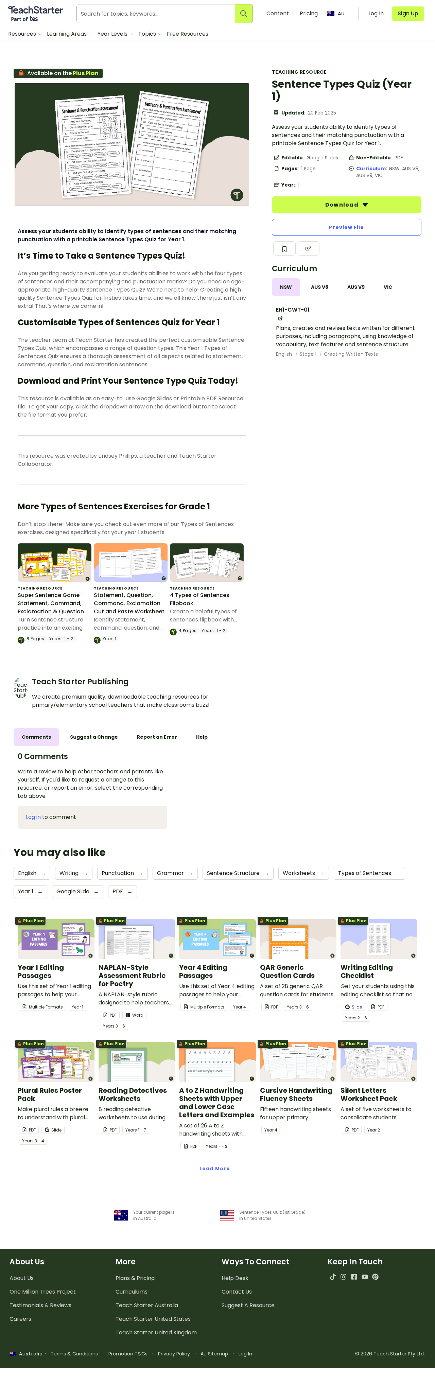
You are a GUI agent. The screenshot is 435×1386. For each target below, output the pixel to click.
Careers (20, 1319)
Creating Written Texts (351, 354)
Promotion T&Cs (127, 1353)
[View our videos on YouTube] (365, 1277)
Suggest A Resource (248, 1305)
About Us (22, 1278)
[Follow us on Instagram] (343, 1277)
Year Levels (113, 34)
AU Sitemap (214, 1353)
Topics (147, 34)
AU (341, 13)
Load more (214, 1168)
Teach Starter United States (153, 1319)
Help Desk (235, 1278)
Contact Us (237, 1292)
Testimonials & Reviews (40, 1305)
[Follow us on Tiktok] (333, 1277)
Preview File (346, 227)
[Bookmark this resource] (284, 248)
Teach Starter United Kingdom (156, 1332)
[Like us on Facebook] (354, 1277)
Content (278, 13)
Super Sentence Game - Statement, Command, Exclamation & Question (51, 603)
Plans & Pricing (135, 1278)
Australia (29, 1353)
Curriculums (131, 1292)
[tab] (286, 287)
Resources (22, 34)
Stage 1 (309, 354)
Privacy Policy (174, 1353)
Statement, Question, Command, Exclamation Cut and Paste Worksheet (129, 603)
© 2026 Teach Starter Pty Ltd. (390, 1353)
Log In (245, 1353)
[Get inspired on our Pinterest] (375, 1277)
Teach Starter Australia (147, 1305)
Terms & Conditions (74, 1353)
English (284, 354)
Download (342, 205)
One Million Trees (43, 1292)
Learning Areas (67, 34)
